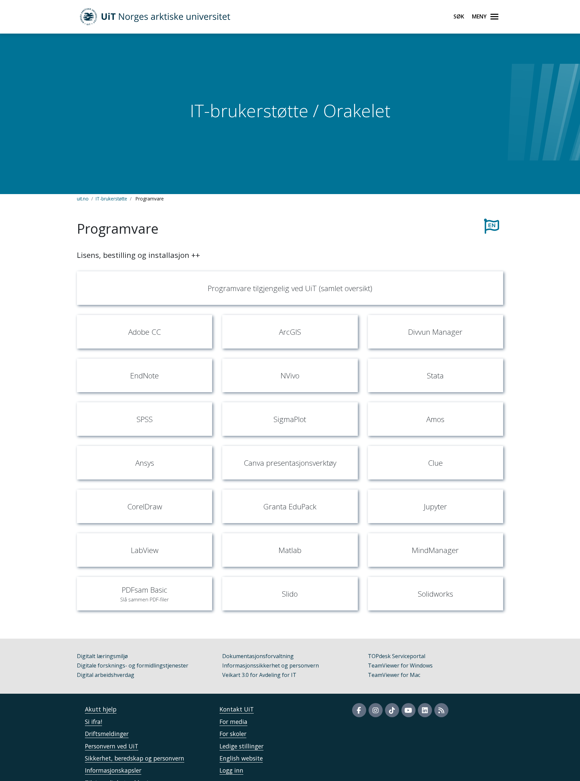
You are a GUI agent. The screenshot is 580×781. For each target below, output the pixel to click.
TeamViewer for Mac (394, 675)
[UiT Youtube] (408, 710)
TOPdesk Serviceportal (396, 656)
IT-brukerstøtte (111, 198)
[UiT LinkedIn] (425, 710)
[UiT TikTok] (392, 710)
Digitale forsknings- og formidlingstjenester (132, 665)
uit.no (83, 198)
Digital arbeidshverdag (105, 675)
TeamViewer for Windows (400, 665)
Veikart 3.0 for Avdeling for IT (259, 675)
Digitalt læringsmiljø (102, 656)
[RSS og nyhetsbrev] (441, 710)
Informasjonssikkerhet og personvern (270, 665)
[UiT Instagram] (376, 710)
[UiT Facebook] (359, 710)
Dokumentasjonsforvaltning (258, 656)
